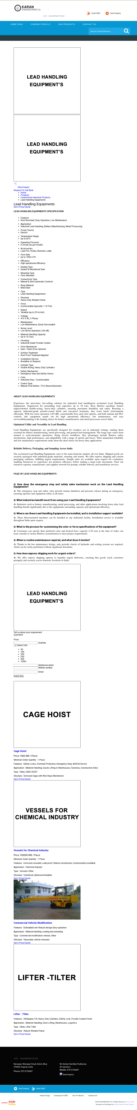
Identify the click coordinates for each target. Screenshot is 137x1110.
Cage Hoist (20, 751)
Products (25, 195)
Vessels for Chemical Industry (31, 850)
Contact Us (89, 24)
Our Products (66, 24)
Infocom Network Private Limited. (124, 1104)
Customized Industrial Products (35, 197)
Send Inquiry (23, 187)
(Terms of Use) (129, 1102)
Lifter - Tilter (21, 1014)
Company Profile (40, 24)
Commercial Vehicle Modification (33, 922)
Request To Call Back (23, 190)
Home (23, 192)
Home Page (17, 24)
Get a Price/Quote (22, 207)
